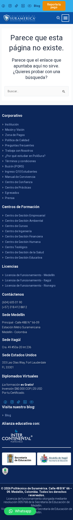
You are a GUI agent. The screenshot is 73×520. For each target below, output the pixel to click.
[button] (65, 18)
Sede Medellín (13, 315)
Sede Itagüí (11, 340)
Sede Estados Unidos (19, 355)
